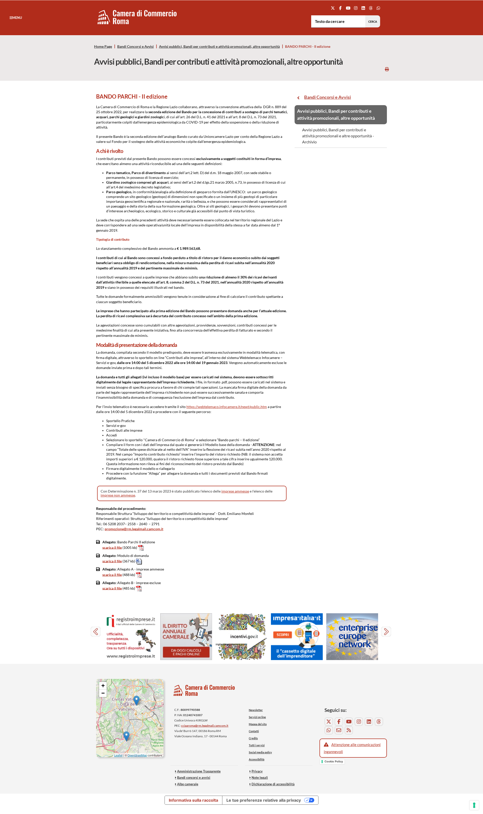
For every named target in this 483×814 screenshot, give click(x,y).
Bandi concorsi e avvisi (193, 778)
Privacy (257, 771)
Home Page (103, 47)
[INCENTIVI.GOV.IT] (241, 636)
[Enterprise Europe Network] (352, 636)
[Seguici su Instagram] (355, 8)
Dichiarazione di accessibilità (273, 784)
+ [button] (103, 685)
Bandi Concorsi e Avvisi (135, 47)
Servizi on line (257, 717)
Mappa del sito (258, 724)
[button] (15, 17)
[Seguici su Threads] (371, 8)
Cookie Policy (334, 761)
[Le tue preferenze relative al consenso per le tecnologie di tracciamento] (474, 805)
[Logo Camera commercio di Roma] (204, 691)
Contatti (254, 731)
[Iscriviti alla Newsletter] (339, 730)
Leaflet (118, 755)
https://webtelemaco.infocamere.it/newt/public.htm (226, 407)
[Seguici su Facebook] (340, 8)
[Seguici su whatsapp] (378, 8)
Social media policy (260, 752)
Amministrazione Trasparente (199, 771)
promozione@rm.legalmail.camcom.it (134, 529)
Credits (253, 738)
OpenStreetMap (137, 755)
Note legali (260, 778)
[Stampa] (387, 69)
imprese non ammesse (118, 495)
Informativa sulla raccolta (193, 800)
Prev (96, 632)
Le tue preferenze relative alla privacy (263, 800)
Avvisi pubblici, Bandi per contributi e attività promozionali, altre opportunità (219, 47)
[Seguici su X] (333, 8)
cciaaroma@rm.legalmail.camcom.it (204, 725)
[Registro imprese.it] (130, 636)
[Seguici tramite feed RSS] (349, 730)
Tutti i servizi (257, 745)
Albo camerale (187, 784)
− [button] (103, 693)
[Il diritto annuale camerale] (186, 636)
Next (386, 632)
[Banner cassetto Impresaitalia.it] (297, 636)
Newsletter (256, 710)
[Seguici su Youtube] (348, 8)
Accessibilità (256, 759)
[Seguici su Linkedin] (363, 8)
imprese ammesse (235, 491)
